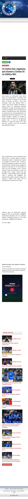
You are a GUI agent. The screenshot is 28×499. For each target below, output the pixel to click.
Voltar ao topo (14, 495)
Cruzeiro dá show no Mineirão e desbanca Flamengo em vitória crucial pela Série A (11, 435)
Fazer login (5, 62)
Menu (6, 58)
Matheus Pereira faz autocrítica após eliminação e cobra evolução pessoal (11, 447)
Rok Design (13, 491)
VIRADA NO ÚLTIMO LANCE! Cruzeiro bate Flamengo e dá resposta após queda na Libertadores (11, 426)
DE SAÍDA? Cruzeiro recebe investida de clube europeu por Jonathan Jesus (11, 341)
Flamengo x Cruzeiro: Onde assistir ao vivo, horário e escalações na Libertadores (11, 353)
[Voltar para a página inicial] (9, 8)
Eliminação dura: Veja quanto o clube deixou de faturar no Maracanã (11, 364)
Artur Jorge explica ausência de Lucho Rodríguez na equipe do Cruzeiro (11, 393)
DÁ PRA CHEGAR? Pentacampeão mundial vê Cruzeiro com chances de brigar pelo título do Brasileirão (11, 458)
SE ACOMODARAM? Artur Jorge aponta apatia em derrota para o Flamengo (11, 404)
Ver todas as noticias (7, 464)
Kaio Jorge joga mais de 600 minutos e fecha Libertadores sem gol (11, 383)
